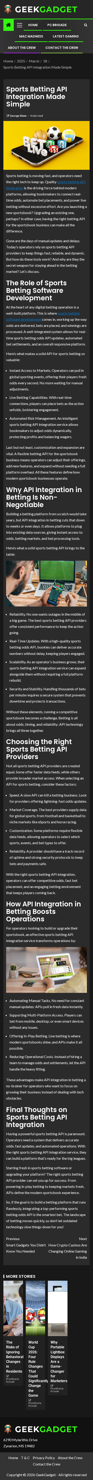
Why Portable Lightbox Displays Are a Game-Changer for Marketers (59, 1361)
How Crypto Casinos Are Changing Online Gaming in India (67, 1247)
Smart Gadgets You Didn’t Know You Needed (26, 1244)
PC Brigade (57, 25)
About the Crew (22, 47)
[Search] (85, 25)
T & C (25, 1457)
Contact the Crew (61, 47)
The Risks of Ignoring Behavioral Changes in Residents (14, 1357)
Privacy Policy (44, 1457)
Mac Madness (31, 36)
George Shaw (18, 115)
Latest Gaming (66, 36)
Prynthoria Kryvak (12, 1380)
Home (33, 25)
